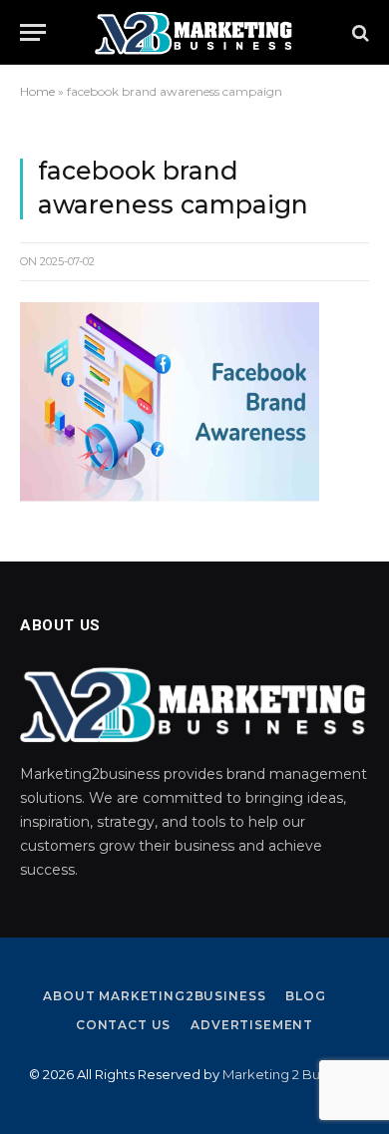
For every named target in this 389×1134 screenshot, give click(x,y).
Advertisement (252, 1024)
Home (37, 91)
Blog (305, 995)
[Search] (358, 32)
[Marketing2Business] (194, 32)
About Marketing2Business (154, 995)
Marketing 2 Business (290, 1074)
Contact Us (123, 1024)
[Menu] (33, 32)
